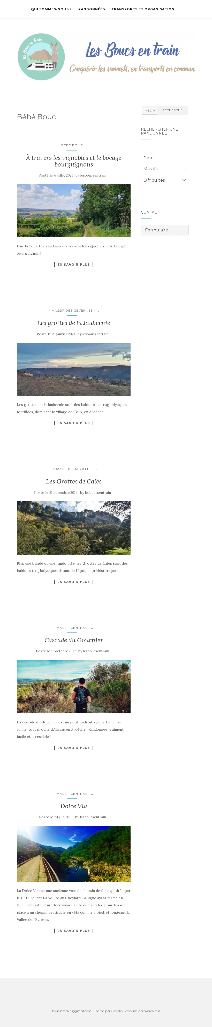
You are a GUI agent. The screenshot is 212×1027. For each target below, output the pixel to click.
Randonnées (91, 9)
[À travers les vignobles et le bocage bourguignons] (74, 210)
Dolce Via (73, 806)
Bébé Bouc (72, 145)
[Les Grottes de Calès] (74, 528)
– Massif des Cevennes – (72, 310)
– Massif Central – (72, 628)
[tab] (165, 158)
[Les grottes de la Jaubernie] (74, 369)
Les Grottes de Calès (74, 481)
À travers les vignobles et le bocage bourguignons (73, 161)
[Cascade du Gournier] (74, 686)
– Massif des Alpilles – (72, 469)
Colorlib (117, 1011)
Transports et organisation (143, 9)
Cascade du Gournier (73, 640)
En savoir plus (73, 264)
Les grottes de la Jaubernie (73, 323)
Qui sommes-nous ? (51, 9)
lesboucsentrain (93, 175)
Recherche (172, 110)
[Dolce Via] (74, 854)
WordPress (152, 1011)
